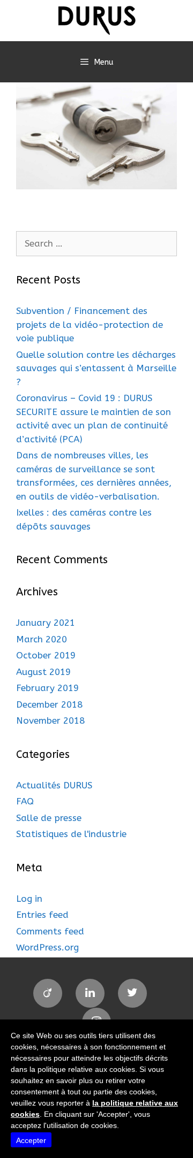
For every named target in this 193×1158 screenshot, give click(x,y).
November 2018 (50, 720)
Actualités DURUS (54, 785)
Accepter (31, 1140)
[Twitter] (132, 993)
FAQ (25, 801)
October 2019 (46, 655)
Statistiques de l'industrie (71, 834)
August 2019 (43, 671)
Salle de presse (48, 817)
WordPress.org (47, 947)
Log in (29, 898)
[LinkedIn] (90, 993)
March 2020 (41, 639)
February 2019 (47, 687)
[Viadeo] (47, 993)
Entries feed (42, 914)
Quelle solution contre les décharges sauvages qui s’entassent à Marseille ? (96, 368)
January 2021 (45, 622)
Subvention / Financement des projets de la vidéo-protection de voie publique (89, 324)
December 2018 (49, 704)
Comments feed (50, 931)
